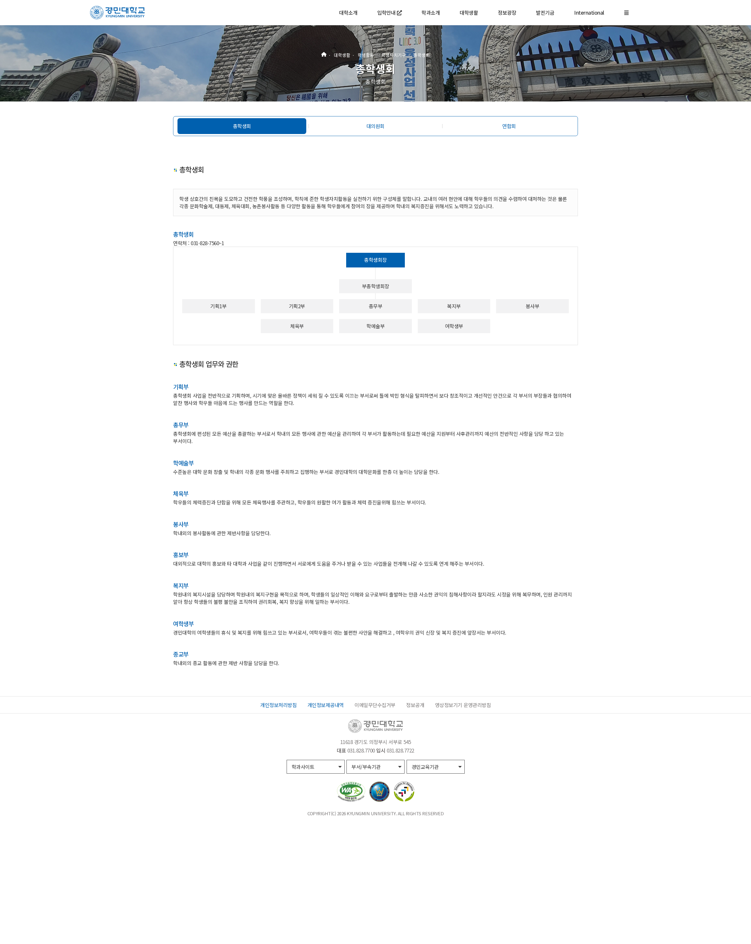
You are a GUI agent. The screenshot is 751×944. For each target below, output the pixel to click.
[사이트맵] (626, 13)
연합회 (509, 126)
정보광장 (507, 12)
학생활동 (366, 55)
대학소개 (348, 12)
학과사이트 (303, 766)
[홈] (324, 53)
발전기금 (545, 12)
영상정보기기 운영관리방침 (463, 705)
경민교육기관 (425, 766)
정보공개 (415, 705)
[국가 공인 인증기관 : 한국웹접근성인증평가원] (351, 790)
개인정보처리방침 (278, 705)
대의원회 (375, 126)
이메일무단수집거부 (374, 705)
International (589, 12)
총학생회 (421, 55)
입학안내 (387, 12)
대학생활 (469, 12)
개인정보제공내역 (325, 705)
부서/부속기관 (366, 766)
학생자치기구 (393, 55)
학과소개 (431, 12)
